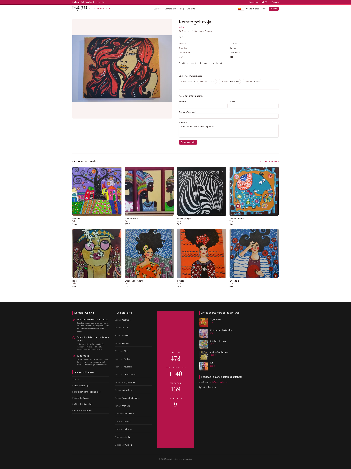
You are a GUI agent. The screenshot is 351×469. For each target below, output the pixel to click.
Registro (274, 9)
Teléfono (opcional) (187, 112)
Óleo (121, 351)
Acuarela (123, 366)
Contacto (275, 2)
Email (232, 101)
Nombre (182, 101)
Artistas (75, 379)
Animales (122, 405)
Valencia (123, 445)
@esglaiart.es (209, 387)
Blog (182, 8)
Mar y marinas (125, 382)
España (208, 31)
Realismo (122, 335)
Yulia (181, 26)
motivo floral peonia (219, 352)
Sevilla (122, 437)
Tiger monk (215, 319)
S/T (211, 363)
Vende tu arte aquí (81, 385)
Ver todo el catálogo (269, 161)
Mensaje (183, 122)
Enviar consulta (188, 142)
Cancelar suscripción (82, 410)
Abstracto (123, 320)
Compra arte (170, 8)
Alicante (123, 429)
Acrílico (188, 81)
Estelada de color (218, 341)
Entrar (263, 9)
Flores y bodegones (127, 398)
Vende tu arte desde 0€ (258, 2)
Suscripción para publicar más (86, 391)
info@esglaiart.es (220, 382)
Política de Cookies (80, 398)
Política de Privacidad (82, 404)
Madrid (123, 421)
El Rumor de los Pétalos (221, 330)
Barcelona (199, 31)
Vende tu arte (252, 8)
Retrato (121, 343)
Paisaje (121, 327)
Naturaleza (123, 390)
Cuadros (158, 8)
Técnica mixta (125, 374)
